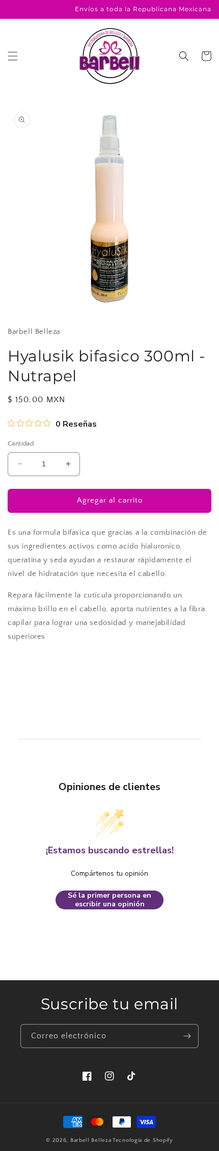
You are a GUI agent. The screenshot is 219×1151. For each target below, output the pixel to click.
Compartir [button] (36, 667)
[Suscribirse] (187, 1036)
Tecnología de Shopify (143, 1140)
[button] (13, 56)
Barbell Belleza (91, 1140)
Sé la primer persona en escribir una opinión (109, 900)
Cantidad (21, 443)
